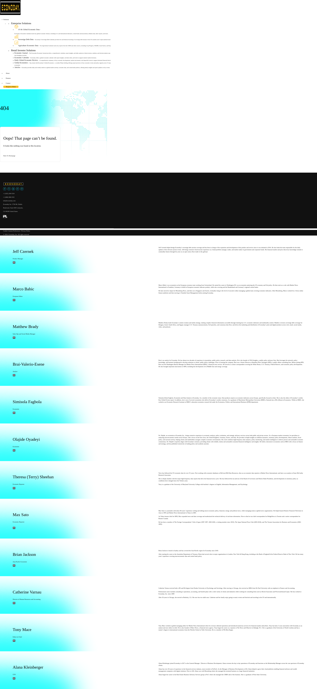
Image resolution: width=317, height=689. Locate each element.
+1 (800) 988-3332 (8, 197)
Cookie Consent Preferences (11, 231)
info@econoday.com (9, 201)
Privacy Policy (25, 231)
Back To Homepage (9, 156)
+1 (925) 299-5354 (8, 193)
